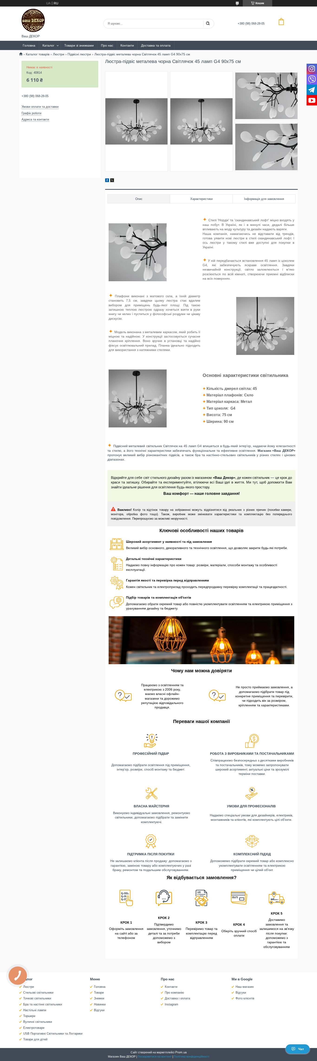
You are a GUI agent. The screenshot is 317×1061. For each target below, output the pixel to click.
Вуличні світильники (37, 1021)
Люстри (58, 54)
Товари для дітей (35, 1039)
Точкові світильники (37, 998)
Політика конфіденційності (191, 1056)
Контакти (127, 45)
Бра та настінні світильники (42, 1004)
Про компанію (174, 992)
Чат (301, 1049)
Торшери (29, 1016)
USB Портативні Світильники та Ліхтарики (52, 1033)
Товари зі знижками (79, 45)
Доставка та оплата (156, 45)
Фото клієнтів (245, 998)
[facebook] (107, 181)
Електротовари (33, 1027)
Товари (99, 992)
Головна (29, 45)
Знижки (99, 998)
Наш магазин (245, 986)
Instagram (171, 1004)
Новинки (100, 1004)
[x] (112, 181)
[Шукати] (208, 23)
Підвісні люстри (79, 54)
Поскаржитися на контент (155, 1056)
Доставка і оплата (177, 998)
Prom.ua (181, 1052)
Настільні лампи (34, 1010)
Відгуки (99, 1010)
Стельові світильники (38, 992)
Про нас (107, 45)
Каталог (48, 45)
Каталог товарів (37, 54)
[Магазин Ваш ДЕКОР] (33, 20)
